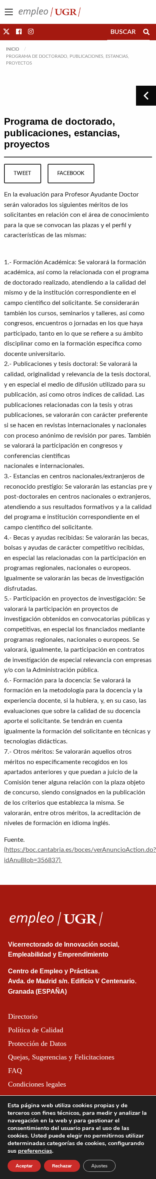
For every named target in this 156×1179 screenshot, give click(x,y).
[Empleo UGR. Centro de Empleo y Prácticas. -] (50, 11)
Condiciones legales (37, 1084)
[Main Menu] (9, 12)
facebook (70, 173)
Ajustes (99, 1166)
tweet (22, 173)
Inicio (12, 49)
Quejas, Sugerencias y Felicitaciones (61, 1057)
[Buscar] (146, 32)
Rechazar (62, 1166)
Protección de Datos (37, 1043)
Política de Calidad (35, 1030)
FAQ (15, 1071)
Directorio (23, 1016)
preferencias (35, 1150)
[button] (6, 31)
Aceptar (24, 1166)
